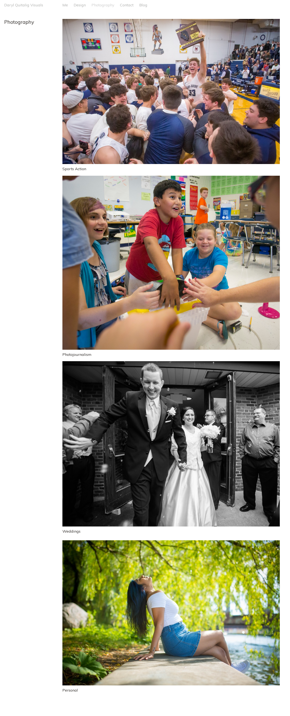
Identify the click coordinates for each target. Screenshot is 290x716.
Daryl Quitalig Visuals (23, 5)
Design (80, 5)
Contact (127, 5)
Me (65, 5)
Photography (103, 5)
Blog (143, 5)
